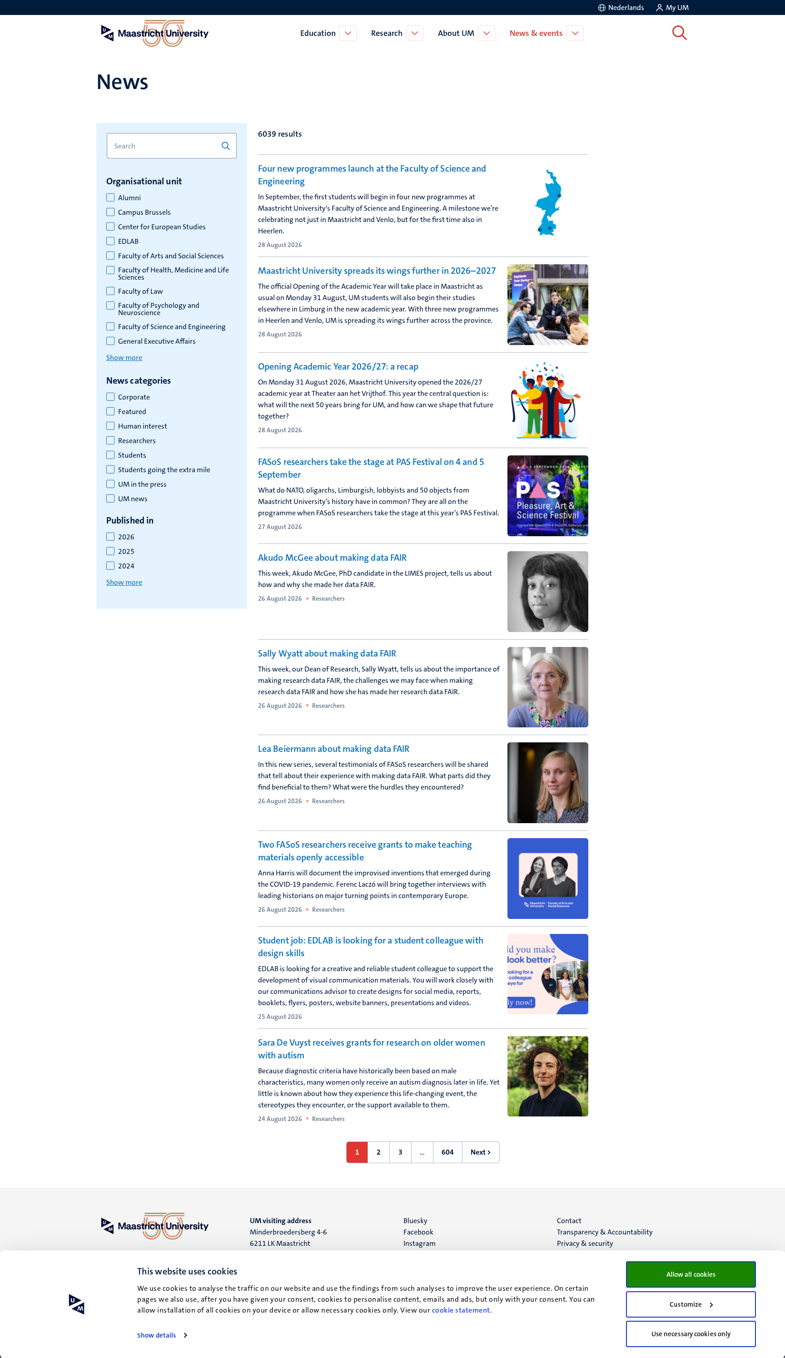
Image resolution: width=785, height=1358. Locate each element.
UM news (133, 499)
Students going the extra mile (164, 470)
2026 (126, 537)
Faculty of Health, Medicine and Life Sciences (173, 274)
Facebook (418, 1232)
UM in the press (142, 484)
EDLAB (128, 241)
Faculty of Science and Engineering (172, 327)
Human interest (142, 426)
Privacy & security (585, 1243)
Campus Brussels (144, 212)
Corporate (134, 397)
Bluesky (415, 1220)
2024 (126, 566)
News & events (536, 33)
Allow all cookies (691, 1274)
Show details (156, 1335)
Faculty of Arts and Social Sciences (171, 256)
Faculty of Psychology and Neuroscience (158, 309)
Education (318, 33)
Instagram (419, 1243)
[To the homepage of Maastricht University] (155, 33)
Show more (124, 357)
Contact (569, 1220)
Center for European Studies (162, 227)
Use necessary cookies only (691, 1333)
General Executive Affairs (157, 341)
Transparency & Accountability (605, 1232)
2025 (126, 551)
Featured (132, 411)
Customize (686, 1304)
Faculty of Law (140, 291)
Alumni (129, 198)
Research (386, 33)
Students (132, 455)
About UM (456, 33)
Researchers (137, 440)
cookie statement (461, 1310)
